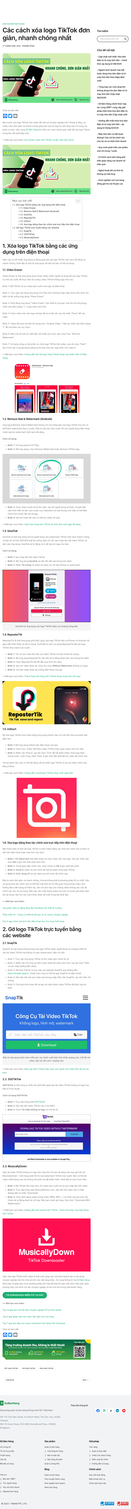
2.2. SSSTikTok (27, 234)
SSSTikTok (40, 1101)
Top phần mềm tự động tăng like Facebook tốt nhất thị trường (32, 908)
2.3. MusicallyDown (29, 237)
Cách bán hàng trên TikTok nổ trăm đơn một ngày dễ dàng (52, 524)
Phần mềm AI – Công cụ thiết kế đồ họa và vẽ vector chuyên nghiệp (35, 914)
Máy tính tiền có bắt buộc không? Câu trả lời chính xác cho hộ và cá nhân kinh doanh (111, 137)
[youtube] (123, 1410)
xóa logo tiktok (46, 1368)
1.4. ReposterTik (27, 217)
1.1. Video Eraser (28, 208)
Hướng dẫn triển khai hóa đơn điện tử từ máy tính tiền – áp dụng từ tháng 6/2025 (112, 124)
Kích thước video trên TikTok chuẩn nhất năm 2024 (49, 140)
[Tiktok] (110, 1410)
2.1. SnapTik (25, 231)
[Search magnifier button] (125, 39)
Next (85, 1380)
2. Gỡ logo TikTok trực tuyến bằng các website (36, 227)
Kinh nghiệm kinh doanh (14, 24)
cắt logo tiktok (11, 1368)
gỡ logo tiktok (28, 1368)
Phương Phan (28, 46)
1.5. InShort (25, 221)
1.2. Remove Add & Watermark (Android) (39, 211)
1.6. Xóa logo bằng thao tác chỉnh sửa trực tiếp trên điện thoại (50, 224)
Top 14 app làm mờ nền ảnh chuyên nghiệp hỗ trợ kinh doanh (32, 1310)
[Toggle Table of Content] (77, 201)
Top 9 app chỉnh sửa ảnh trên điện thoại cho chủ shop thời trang (33, 921)
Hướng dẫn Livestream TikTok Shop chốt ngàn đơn (48, 773)
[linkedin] (117, 1410)
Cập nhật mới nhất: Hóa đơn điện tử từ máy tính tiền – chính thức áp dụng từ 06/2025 (112, 60)
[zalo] (104, 1410)
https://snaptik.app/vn (18, 973)
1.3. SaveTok (26, 214)
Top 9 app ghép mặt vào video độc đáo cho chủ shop (28, 1316)
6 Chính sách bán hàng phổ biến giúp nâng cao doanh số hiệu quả (111, 161)
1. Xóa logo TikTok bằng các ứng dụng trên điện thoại (39, 204)
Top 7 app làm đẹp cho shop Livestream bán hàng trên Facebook (34, 1323)
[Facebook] (98, 1410)
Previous (10, 1380)
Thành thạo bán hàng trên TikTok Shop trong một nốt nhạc (52, 676)
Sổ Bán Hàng (32, 129)
